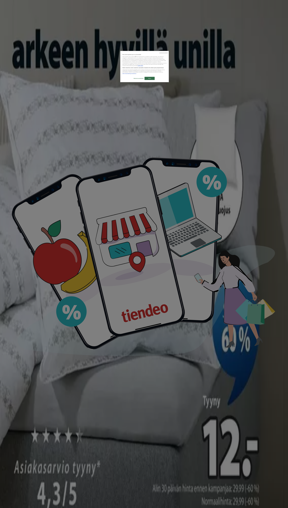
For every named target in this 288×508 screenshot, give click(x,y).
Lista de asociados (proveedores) (129, 73)
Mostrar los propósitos (139, 78)
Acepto (149, 78)
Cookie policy (140, 65)
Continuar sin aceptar (163, 52)
